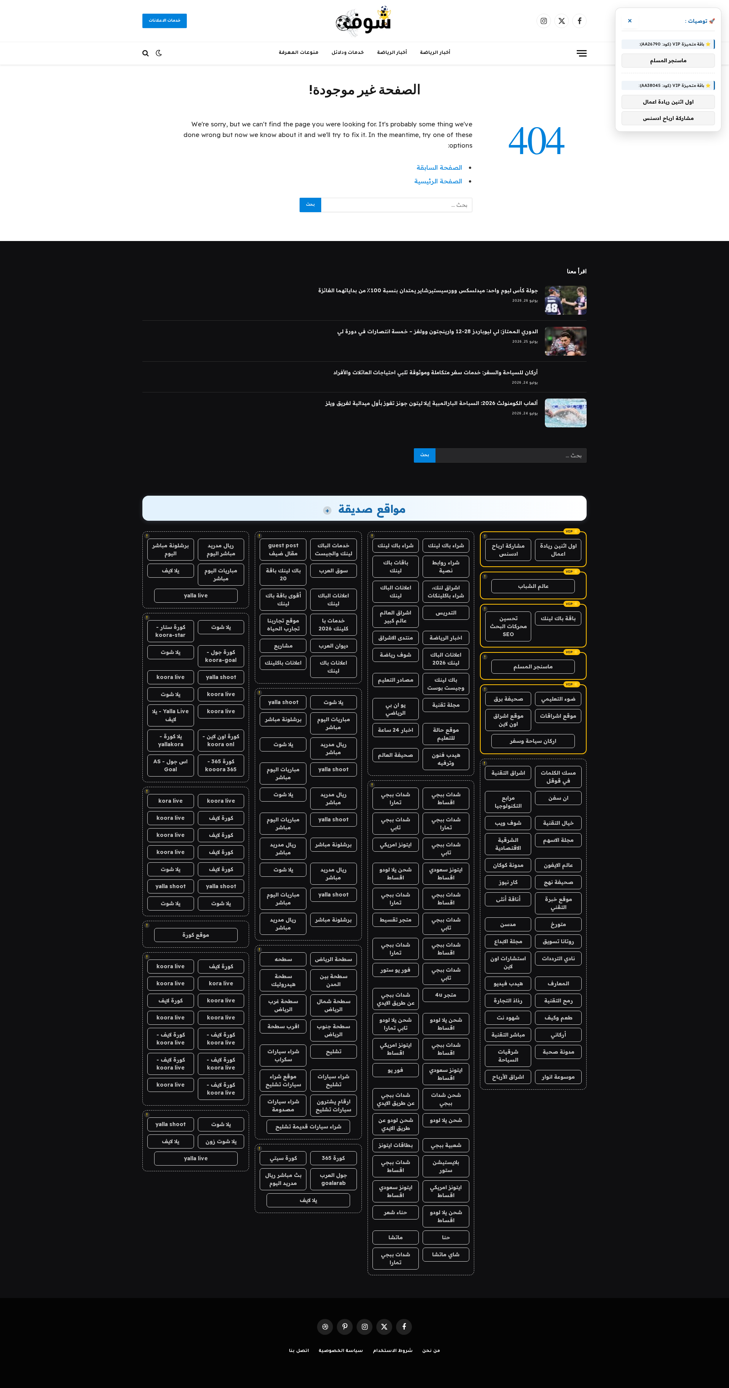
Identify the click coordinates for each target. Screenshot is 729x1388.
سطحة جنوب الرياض (333, 1030)
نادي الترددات (558, 958)
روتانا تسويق (558, 941)
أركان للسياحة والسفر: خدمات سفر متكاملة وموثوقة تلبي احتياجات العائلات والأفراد (435, 372)
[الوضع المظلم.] (159, 53)
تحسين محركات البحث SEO (508, 626)
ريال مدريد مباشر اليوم (221, 549)
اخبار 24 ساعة (395, 729)
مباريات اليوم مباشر (333, 723)
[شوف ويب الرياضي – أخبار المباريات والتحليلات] (364, 21)
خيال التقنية (558, 822)
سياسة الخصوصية (341, 1351)
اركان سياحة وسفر (533, 740)
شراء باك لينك (446, 545)
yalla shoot (283, 702)
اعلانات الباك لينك (395, 591)
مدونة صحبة (558, 1051)
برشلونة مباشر (283, 719)
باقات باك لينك (395, 566)
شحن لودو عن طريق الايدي (395, 1124)
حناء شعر (395, 1212)
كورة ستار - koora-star (170, 631)
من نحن (431, 1351)
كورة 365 (333, 1158)
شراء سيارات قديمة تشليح (308, 1126)
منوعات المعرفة (299, 53)
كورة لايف (221, 818)
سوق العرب (333, 570)
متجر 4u (445, 994)
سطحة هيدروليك (283, 980)
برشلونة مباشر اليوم (170, 549)
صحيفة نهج (558, 882)
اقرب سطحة (283, 1026)
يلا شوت (333, 702)
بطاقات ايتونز (396, 1145)
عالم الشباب (533, 586)
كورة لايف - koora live (221, 1038)
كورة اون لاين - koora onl (220, 740)
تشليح (333, 1051)
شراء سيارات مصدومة (283, 1105)
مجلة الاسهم (558, 840)
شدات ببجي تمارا (395, 798)
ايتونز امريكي (396, 844)
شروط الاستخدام (393, 1351)
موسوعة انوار (558, 1076)
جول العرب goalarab (333, 1179)
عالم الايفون (558, 865)
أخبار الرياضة (435, 53)
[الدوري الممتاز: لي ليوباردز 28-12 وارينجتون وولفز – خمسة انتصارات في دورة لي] (566, 341)
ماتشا (395, 1237)
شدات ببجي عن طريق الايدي (396, 998)
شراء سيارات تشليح (333, 1080)
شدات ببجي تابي (395, 823)
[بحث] (146, 53)
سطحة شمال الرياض (333, 1005)
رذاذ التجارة (508, 1000)
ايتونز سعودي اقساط (445, 873)
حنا (446, 1237)
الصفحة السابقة (439, 167)
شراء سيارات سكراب (283, 1055)
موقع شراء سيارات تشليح (283, 1080)
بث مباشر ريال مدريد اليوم (283, 1179)
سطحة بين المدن (333, 980)
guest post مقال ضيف (283, 549)
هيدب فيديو (508, 983)
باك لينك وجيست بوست (445, 683)
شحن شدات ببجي (446, 1099)
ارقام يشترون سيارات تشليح (333, 1105)
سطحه (283, 959)
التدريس (446, 612)
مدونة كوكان (508, 865)
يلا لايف (308, 1200)
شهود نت (508, 1017)
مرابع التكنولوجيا (508, 801)
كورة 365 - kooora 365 (221, 765)
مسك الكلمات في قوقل (558, 776)
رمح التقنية (558, 1000)
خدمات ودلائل (347, 53)
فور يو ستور (395, 969)
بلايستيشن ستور (445, 1166)
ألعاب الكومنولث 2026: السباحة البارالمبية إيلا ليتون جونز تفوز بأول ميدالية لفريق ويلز (431, 403)
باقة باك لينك (558, 618)
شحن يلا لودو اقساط (395, 873)
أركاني (558, 1034)
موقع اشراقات (558, 715)
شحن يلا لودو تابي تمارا (395, 1023)
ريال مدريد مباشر (333, 748)
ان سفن (558, 797)
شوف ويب (508, 822)
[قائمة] (582, 53)
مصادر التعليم (395, 679)
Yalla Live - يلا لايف (170, 715)
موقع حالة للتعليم (446, 733)
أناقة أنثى (508, 899)
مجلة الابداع (508, 941)
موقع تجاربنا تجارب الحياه (283, 624)
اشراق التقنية (508, 772)
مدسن (508, 924)
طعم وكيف (558, 1017)
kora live (170, 800)
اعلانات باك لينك (333, 666)
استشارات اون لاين (508, 962)
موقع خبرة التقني (558, 903)
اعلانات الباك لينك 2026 (445, 658)
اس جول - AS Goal (170, 765)
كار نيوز (508, 882)
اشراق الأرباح (508, 1076)
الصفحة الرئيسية (438, 181)
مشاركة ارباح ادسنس (508, 549)
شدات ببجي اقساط (446, 798)
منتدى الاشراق (395, 637)
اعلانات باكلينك (283, 662)
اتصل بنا (299, 1351)
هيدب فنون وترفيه (446, 759)
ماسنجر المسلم (533, 666)
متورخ (558, 924)
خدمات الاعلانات (164, 21)
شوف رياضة (395, 654)
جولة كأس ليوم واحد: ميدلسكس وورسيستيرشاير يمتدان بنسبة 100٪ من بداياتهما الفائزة (428, 290)
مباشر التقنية (508, 1034)
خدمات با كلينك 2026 (333, 624)
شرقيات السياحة (508, 1055)
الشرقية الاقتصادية (508, 844)
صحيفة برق (508, 698)
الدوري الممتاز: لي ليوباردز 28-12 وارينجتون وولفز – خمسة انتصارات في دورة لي (437, 331)
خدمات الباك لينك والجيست (333, 549)
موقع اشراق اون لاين (508, 719)
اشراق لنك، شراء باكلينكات (446, 591)
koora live (170, 677)
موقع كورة (195, 934)
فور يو (395, 1070)
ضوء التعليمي (558, 698)
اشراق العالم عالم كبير (395, 616)
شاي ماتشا (445, 1254)
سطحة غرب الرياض (283, 1005)
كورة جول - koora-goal (221, 656)
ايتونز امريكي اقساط (396, 1048)
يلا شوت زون (221, 1141)
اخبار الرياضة (445, 637)
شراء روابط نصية (445, 566)
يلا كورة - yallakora (170, 740)
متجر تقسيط (396, 919)
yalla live (196, 595)
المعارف (558, 983)
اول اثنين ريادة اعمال (558, 549)
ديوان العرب (333, 645)
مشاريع (283, 645)
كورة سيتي (283, 1158)
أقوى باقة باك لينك (283, 599)
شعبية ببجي (446, 1145)
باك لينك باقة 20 (283, 574)
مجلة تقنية (446, 704)
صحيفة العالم (395, 755)
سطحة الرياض (333, 959)
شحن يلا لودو (446, 1120)
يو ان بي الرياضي (395, 708)
